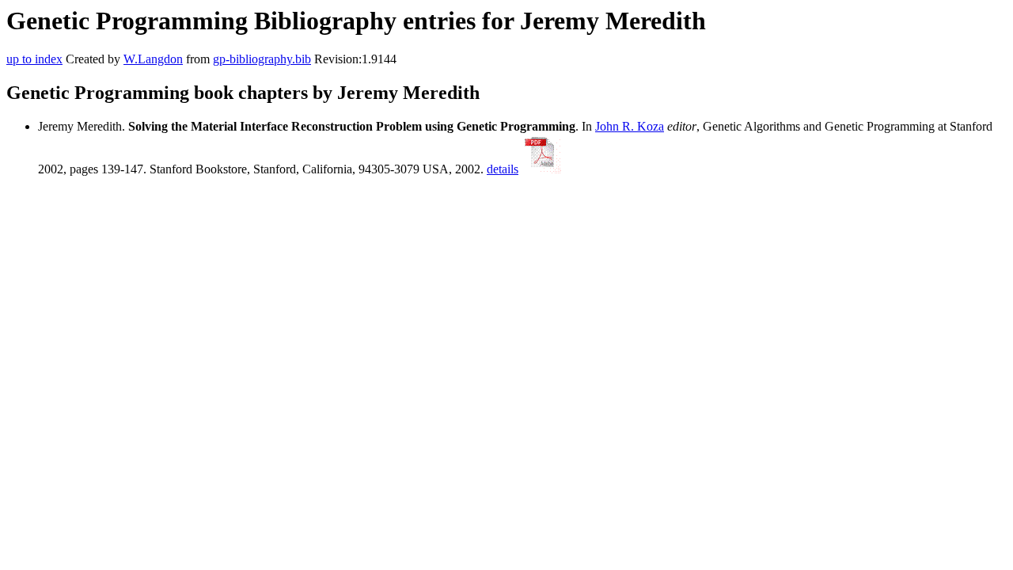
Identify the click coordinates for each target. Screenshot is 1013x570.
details (502, 169)
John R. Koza (629, 126)
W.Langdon (153, 59)
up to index (34, 59)
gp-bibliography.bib (262, 59)
